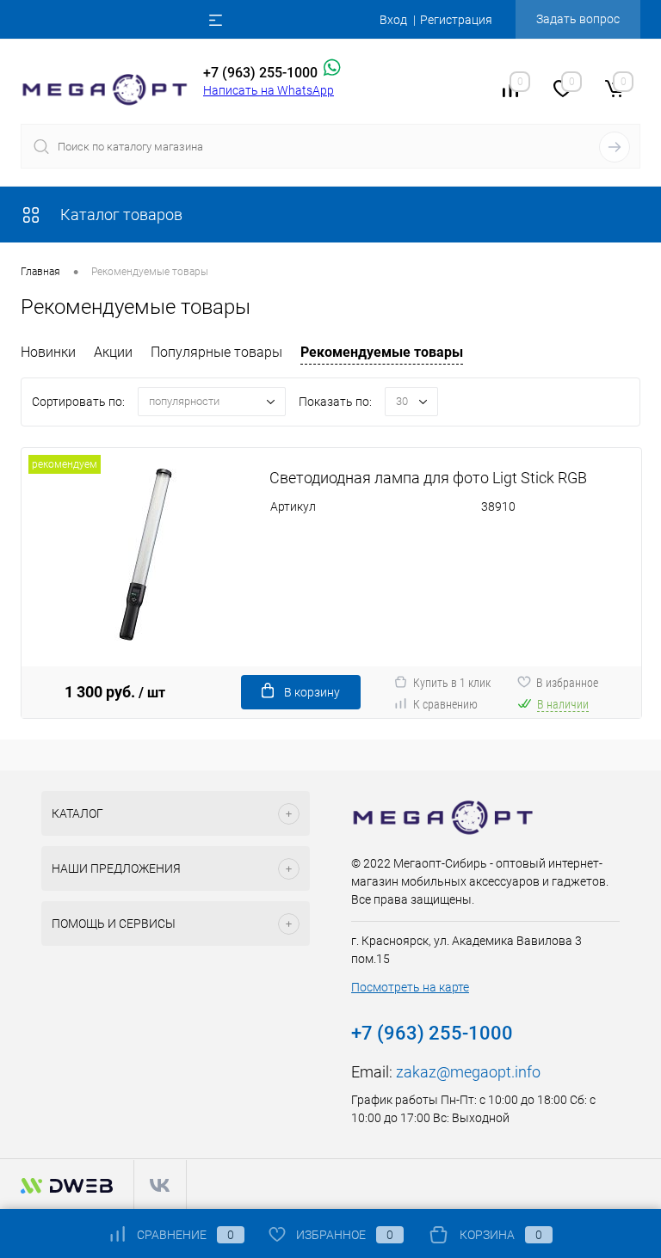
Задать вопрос (578, 19)
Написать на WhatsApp (268, 90)
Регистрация (456, 20)
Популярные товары (216, 352)
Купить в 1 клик (452, 683)
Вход (393, 20)
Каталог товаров (119, 215)
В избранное (567, 683)
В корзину (312, 692)
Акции (113, 352)
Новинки (48, 352)
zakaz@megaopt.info (468, 1072)
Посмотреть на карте (410, 987)
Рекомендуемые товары (381, 352)
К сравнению (445, 704)
